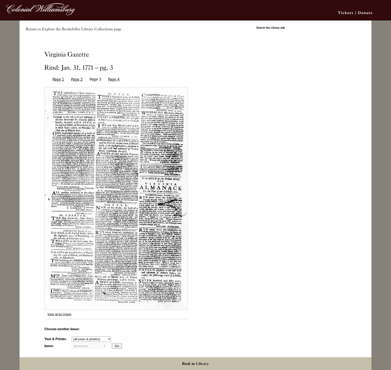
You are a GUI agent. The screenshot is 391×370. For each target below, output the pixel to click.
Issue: (49, 345)
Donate (365, 12)
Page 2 (77, 79)
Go (117, 346)
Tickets (346, 12)
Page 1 (58, 79)
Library (202, 363)
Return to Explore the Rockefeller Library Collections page (73, 29)
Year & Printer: (55, 338)
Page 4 (114, 79)
